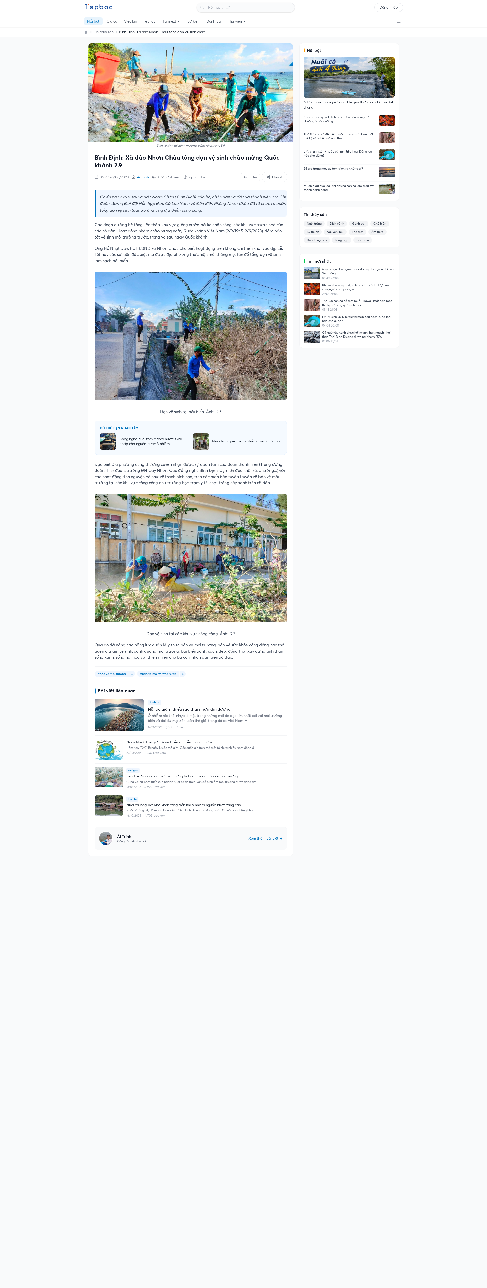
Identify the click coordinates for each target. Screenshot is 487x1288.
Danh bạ (214, 21)
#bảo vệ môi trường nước (158, 674)
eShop (150, 21)
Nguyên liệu (335, 232)
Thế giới (357, 232)
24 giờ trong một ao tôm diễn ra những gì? (333, 168)
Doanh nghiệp (317, 240)
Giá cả (112, 21)
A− (245, 177)
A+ (255, 177)
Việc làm (131, 21)
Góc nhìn (362, 240)
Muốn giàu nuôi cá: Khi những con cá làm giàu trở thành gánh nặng (339, 188)
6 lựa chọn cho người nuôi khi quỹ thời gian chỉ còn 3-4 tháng (358, 271)
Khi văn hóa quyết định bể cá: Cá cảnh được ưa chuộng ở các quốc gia (337, 119)
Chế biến (379, 223)
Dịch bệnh (337, 223)
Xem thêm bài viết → (265, 838)
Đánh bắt (358, 223)
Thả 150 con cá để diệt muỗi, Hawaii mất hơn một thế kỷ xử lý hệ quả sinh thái (338, 136)
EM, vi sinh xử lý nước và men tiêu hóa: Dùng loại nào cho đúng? (338, 153)
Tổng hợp (341, 240)
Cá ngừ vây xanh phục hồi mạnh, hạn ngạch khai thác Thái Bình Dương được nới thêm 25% (356, 335)
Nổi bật (93, 21)
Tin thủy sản (104, 32)
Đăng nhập (389, 7)
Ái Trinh (143, 177)
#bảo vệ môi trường (112, 674)
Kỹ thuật (313, 232)
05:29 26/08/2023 (114, 177)
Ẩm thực (377, 232)
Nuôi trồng (314, 223)
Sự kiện (193, 21)
